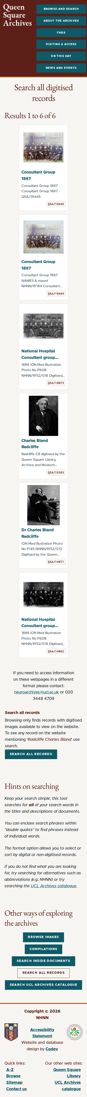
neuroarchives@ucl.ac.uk (36, 692)
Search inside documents (43, 961)
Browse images (43, 937)
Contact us (16, 1089)
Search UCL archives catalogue (43, 984)
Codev (52, 1049)
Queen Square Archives (17, 15)
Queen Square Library (62, 1074)
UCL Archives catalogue (53, 886)
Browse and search (61, 9)
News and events (61, 68)
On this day (61, 56)
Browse (13, 1076)
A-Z (10, 1070)
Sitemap (14, 1083)
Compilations (44, 949)
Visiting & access (61, 44)
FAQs (61, 32)
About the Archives (61, 20)
